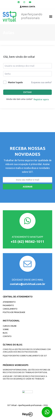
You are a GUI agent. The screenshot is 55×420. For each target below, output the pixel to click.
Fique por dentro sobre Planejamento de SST (25, 356)
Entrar (27, 92)
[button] (50, 17)
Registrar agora (41, 99)
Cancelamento (10, 309)
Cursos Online (10, 326)
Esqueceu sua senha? (41, 82)
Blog (5, 333)
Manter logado (15, 82)
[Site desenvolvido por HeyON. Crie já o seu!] (27, 415)
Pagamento (8, 305)
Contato (7, 336)
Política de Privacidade (14, 312)
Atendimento (9, 302)
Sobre (6, 329)
